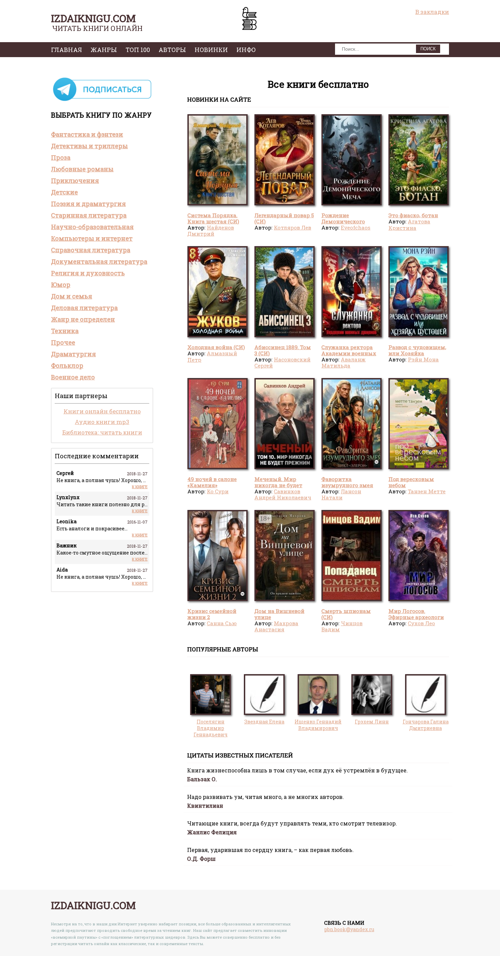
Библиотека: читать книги (102, 432)
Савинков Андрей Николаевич (282, 494)
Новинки (211, 50)
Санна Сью (222, 623)
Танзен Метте (427, 491)
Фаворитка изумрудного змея (347, 482)
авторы (172, 50)
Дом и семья (71, 296)
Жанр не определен (83, 319)
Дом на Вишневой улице (279, 614)
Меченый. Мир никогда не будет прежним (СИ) (278, 485)
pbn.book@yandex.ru (349, 929)
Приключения (75, 180)
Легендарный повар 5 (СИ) (284, 218)
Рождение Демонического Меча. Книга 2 (343, 221)
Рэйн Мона (423, 359)
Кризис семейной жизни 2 (211, 614)
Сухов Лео (421, 623)
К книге (140, 486)
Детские (64, 192)
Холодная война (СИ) (216, 347)
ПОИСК (428, 48)
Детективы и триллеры (89, 146)
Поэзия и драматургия (88, 204)
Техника (65, 331)
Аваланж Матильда (343, 362)
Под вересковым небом (411, 482)
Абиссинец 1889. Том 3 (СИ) (282, 350)
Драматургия (73, 354)
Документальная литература (99, 261)
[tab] (102, 134)
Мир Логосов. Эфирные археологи (416, 614)
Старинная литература (89, 215)
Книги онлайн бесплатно (102, 411)
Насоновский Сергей (282, 362)
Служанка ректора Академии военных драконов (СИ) (348, 353)
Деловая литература (84, 308)
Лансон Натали (341, 494)
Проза (60, 157)
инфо (246, 50)
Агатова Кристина (409, 224)
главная (66, 50)
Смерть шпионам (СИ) (346, 614)
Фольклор (67, 365)
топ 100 (138, 50)
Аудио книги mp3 (102, 422)
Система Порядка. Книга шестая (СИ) (213, 218)
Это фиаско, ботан (413, 215)
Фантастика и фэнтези (87, 134)
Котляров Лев (292, 227)
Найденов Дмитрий (210, 230)
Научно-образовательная (92, 227)
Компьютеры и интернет (92, 238)
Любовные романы (82, 169)
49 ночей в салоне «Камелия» (212, 482)
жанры (103, 50)
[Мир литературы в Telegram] (102, 100)
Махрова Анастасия (276, 626)
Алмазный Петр (212, 356)
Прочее (63, 342)
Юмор (60, 284)
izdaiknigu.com (93, 18)
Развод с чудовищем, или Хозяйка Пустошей (417, 353)
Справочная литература (90, 250)
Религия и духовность (88, 273)
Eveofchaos (355, 227)
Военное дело (73, 377)
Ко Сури (218, 491)
